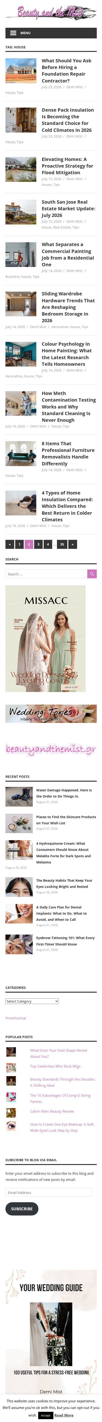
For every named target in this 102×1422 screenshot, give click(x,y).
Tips (20, 92)
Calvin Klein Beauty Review (52, 1111)
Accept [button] (46, 1415)
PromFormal (15, 1018)
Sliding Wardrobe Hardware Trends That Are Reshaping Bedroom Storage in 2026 (68, 307)
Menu (25, 33)
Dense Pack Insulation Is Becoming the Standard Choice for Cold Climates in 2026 (68, 120)
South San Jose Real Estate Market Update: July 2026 (68, 209)
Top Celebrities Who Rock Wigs (55, 1066)
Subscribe (22, 1208)
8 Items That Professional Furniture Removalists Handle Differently (68, 453)
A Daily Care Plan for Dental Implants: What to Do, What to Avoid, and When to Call (61, 913)
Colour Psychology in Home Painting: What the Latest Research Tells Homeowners (67, 354)
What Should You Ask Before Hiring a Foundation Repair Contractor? (66, 70)
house (10, 92)
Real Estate (62, 227)
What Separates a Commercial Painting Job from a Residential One (68, 254)
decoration (60, 327)
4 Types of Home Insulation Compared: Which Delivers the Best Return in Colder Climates (67, 506)
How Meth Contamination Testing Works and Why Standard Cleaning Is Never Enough (69, 406)
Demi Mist (74, 87)
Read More (64, 1415)
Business (12, 276)
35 (62, 544)
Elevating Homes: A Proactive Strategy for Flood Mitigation (67, 166)
